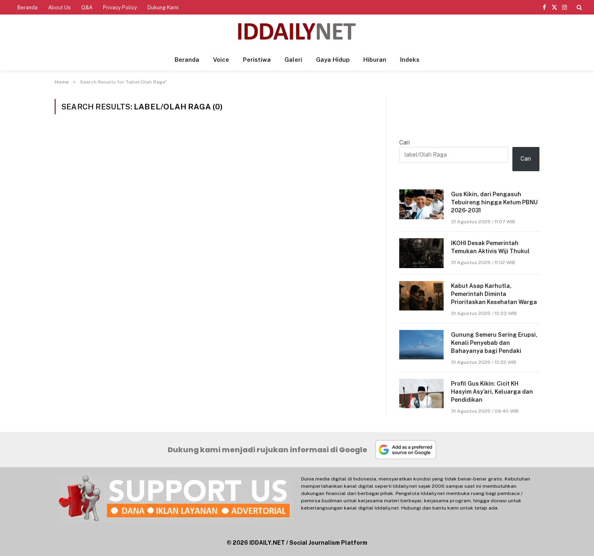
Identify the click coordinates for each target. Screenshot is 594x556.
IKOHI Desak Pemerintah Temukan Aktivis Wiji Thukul (490, 247)
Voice (221, 59)
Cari (404, 142)
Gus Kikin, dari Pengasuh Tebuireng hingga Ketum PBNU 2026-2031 (494, 202)
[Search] (578, 7)
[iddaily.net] (297, 32)
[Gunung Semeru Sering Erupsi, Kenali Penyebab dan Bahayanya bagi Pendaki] (421, 344)
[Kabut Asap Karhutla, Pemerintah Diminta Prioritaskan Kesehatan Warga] (421, 296)
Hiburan (374, 59)
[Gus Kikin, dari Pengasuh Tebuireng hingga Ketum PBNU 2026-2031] (421, 204)
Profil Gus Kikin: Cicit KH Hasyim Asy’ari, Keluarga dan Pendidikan (492, 391)
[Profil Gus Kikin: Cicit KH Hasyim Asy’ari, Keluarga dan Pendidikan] (421, 393)
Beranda (27, 7)
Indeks (409, 59)
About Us (59, 7)
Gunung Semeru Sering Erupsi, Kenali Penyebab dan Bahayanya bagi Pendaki (494, 343)
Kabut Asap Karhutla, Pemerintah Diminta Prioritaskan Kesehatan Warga (494, 294)
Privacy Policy (120, 7)
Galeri (293, 59)
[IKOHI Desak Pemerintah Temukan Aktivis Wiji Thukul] (421, 253)
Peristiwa (257, 59)
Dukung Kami (163, 7)
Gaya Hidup (333, 59)
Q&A (87, 7)
